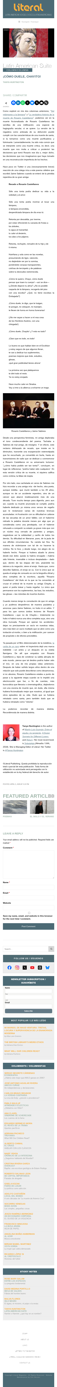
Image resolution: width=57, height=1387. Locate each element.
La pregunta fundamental (14, 1283)
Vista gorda (10, 1246)
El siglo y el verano (42, 816)
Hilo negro (10, 1301)
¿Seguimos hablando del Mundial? (18, 1158)
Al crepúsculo (12, 1256)
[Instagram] (17, 967)
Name (6, 882)
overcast (9, 1166)
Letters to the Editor (25, 1351)
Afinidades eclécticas (16, 1105)
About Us (25, 1340)
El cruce (9, 1146)
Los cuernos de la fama (14, 1118)
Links (25, 1345)
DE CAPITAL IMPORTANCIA (16, 1176)
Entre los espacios (15, 1281)
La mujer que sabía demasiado (17, 1249)
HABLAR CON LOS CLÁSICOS (17, 1148)
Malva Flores (12, 1299)
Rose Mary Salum (14, 1279)
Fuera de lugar (12, 1186)
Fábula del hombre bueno (15, 1293)
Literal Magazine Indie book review (25, 1357)
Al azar (8, 1236)
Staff (24, 1334)
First (6, 994)
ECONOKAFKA (11, 1075)
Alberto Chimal (13, 1143)
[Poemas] (15, 807)
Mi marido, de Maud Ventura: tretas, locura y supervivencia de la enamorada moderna (28, 1030)
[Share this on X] (36, 102)
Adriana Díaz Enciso (15, 1045)
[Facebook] (9, 967)
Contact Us (25, 1363)
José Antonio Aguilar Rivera (21, 1083)
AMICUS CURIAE (12, 1085)
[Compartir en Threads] (27, 102)
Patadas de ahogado (13, 1178)
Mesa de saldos (13, 1291)
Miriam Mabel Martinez (17, 1244)
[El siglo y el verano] (42, 807)
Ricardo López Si (14, 1254)
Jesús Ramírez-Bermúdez (18, 1214)
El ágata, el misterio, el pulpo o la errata (21, 1303)
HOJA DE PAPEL (11, 1229)
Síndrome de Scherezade (17, 1115)
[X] (24, 967)
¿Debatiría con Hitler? (13, 1108)
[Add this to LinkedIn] (18, 102)
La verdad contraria (15, 1095)
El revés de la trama (16, 1125)
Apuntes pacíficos (12, 1128)
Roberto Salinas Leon (17, 1173)
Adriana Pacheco (13, 1054)
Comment (8, 848)
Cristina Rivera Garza (17, 1163)
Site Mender (35, 1377)
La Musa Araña (12, 1226)
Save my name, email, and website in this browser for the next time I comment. (27, 917)
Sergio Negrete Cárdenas (19, 1073)
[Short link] (46, 102)
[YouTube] (32, 967)
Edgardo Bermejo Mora (18, 1123)
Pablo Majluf (12, 1103)
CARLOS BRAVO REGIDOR (17, 1093)
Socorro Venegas (14, 1204)
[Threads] (39, 967)
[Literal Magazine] (28, 7)
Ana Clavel (10, 1113)
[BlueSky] (47, 967)
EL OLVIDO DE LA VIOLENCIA (17, 1219)
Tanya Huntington (14, 1309)
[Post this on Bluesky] (32, 102)
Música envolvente (12, 1239)
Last (6, 1000)
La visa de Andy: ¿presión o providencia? (21, 1098)
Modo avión (10, 1206)
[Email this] (41, 102)
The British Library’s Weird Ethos (24, 1042)
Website (7, 903)
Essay (6, 30)
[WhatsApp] (22, 102)
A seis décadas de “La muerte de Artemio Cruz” (24, 1198)
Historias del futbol (12, 1259)
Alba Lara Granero (14, 1036)
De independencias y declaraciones (19, 1088)
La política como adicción (15, 1188)
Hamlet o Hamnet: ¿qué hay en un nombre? (22, 1314)
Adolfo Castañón (14, 1194)
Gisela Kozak (12, 1184)
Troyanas (9, 1135)
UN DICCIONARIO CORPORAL (17, 1216)
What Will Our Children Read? (22, 1051)
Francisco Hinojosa (16, 1224)
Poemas (7, 816)
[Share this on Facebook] (13, 102)
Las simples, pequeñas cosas (17, 1208)
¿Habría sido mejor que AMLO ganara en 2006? (24, 1078)
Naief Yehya (11, 1153)
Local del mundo (13, 1196)
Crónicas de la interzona (18, 1156)
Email (6, 893)
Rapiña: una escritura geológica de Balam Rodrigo (25, 1168)
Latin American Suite (27, 66)
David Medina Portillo (17, 1289)
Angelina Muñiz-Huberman (19, 1234)
